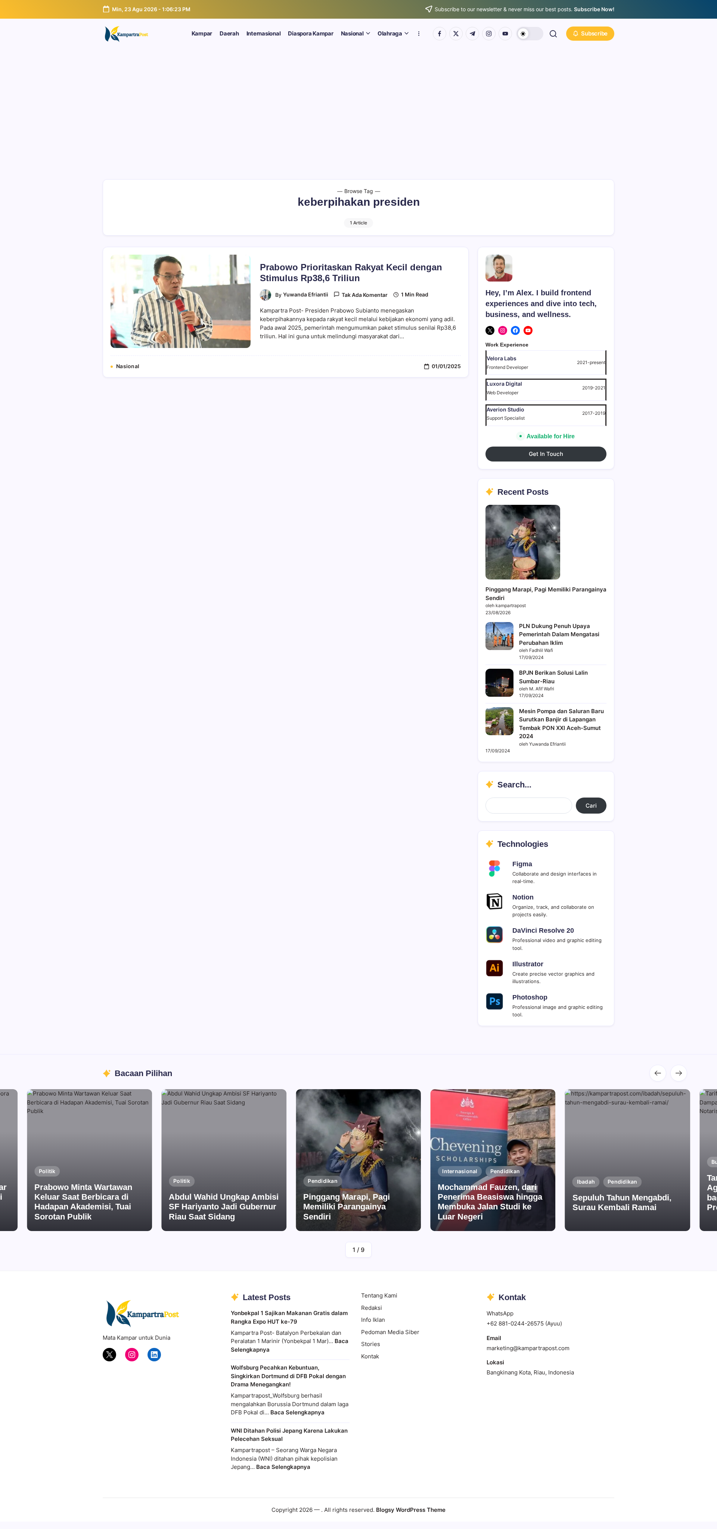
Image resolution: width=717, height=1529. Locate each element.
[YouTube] (528, 330)
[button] (529, 33)
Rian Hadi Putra (646, 1222)
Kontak (370, 1356)
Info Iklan (373, 1319)
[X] (489, 330)
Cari (591, 805)
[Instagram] (502, 330)
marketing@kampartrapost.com (528, 1348)
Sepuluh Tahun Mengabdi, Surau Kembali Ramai (621, 1202)
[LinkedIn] (154, 1354)
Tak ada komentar (365, 295)
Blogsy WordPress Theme (411, 1509)
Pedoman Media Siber (390, 1332)
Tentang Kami (379, 1295)
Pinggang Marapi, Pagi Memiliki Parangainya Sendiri (346, 1206)
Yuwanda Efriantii (305, 294)
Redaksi (371, 1307)
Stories (370, 1344)
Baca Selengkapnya (297, 1412)
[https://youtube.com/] (505, 33)
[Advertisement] (358, 104)
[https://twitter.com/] (456, 33)
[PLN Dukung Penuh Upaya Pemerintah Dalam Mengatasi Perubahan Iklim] (499, 636)
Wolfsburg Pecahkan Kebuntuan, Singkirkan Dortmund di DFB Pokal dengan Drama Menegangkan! (288, 1376)
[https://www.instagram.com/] (489, 33)
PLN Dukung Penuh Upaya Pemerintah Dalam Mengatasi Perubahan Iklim (559, 634)
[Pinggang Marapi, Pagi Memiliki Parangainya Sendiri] (522, 542)
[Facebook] (515, 330)
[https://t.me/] (472, 33)
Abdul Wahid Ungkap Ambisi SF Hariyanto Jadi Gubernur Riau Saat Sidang (224, 1206)
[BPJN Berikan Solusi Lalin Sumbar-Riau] (499, 683)
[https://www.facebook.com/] (439, 33)
